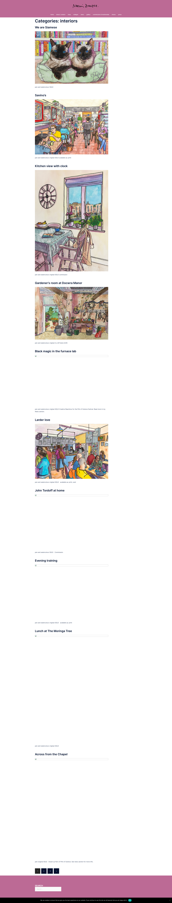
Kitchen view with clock (51, 166)
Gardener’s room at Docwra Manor (58, 283)
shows (114, 14)
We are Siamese (46, 27)
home (52, 14)
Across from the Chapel (51, 754)
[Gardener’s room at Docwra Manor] (71, 313)
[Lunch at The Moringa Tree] (71, 689)
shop (69, 14)
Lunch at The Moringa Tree (53, 631)
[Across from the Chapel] (71, 808)
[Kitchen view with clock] (71, 220)
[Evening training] (71, 592)
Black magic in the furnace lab (55, 351)
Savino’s (40, 95)
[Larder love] (71, 451)
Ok (130, 900)
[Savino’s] (71, 127)
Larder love (42, 420)
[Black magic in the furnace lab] (71, 380)
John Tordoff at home (49, 490)
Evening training (46, 560)
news (82, 14)
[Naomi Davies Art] (86, 7)
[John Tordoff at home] (71, 521)
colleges (75, 14)
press (120, 14)
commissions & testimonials (101, 14)
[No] (170, 900)
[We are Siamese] (71, 57)
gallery (88, 14)
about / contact (60, 14)
